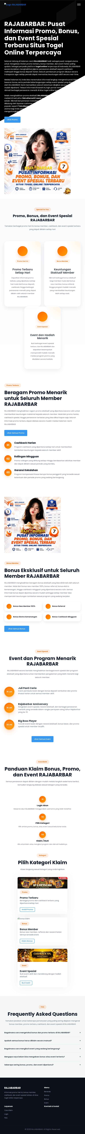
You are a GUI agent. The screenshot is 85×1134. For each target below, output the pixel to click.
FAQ (5, 1118)
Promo (46, 1095)
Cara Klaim (8, 1110)
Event (46, 1103)
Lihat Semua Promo (15, 433)
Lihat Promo (12, 119)
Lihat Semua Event (42, 739)
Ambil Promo (27, 909)
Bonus (46, 1099)
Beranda (47, 1091)
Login (6, 1114)
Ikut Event (26, 983)
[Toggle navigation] (79, 4)
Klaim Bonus (27, 941)
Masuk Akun (30, 119)
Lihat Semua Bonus (16, 629)
